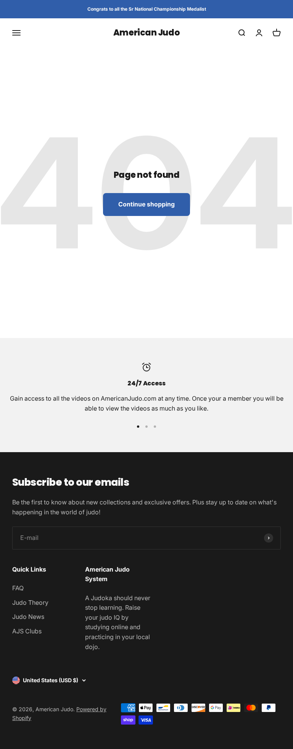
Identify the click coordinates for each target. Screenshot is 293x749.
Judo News (28, 616)
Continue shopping (146, 204)
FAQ (18, 588)
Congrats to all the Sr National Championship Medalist (146, 9)
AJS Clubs (27, 631)
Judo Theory (30, 602)
